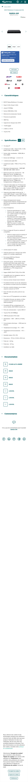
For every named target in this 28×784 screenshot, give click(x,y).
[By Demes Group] (7, 2)
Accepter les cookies (14, 771)
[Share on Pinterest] (14, 439)
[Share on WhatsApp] (24, 439)
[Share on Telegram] (19, 439)
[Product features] (19, 140)
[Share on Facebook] (4, 439)
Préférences (14, 778)
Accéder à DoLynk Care (8, 60)
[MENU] (25, 1)
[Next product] (26, 31)
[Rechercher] (21, 1)
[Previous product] (2, 31)
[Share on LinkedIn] (9, 439)
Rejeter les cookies (14, 774)
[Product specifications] (23, 140)
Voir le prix (14, 69)
